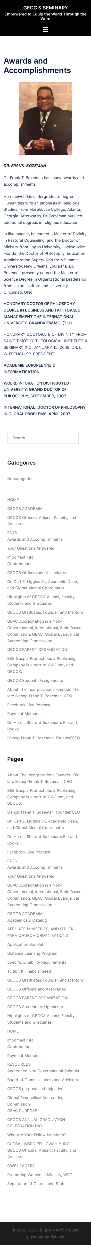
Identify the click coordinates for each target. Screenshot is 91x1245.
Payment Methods (24, 713)
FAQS (12, 532)
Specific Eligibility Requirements (36, 962)
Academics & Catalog (27, 920)
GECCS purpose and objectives (36, 1088)
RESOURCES (19, 1064)
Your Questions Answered (31, 548)
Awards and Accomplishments (35, 539)
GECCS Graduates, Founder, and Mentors (45, 612)
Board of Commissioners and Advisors (42, 1079)
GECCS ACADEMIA (24, 508)
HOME (13, 499)
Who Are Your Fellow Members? (36, 1134)
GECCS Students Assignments (35, 680)
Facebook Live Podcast (28, 704)
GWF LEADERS (21, 1165)
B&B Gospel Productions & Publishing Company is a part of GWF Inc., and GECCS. (41, 665)
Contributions (19, 563)
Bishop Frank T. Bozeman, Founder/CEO (43, 737)
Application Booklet (25, 944)
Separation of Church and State (36, 1183)
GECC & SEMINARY (45, 8)
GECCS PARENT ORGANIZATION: (37, 649)
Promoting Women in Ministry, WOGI (40, 1174)
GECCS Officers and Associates (36, 572)
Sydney (57, 1236)
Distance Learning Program (32, 953)
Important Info (20, 557)
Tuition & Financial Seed (29, 971)
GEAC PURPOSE (22, 1110)
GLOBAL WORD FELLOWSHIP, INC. (39, 1143)
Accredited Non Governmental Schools (43, 1070)
